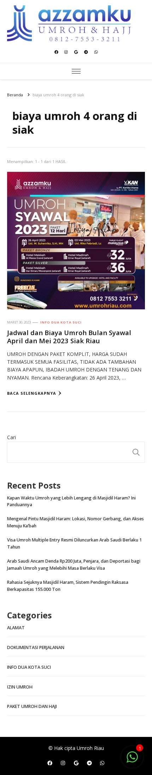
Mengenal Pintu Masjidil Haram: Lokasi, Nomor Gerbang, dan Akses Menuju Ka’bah (75, 522)
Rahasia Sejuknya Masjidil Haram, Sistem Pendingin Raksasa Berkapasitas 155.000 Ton (67, 585)
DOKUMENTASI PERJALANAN (35, 647)
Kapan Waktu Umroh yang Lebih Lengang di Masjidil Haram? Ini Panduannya (71, 501)
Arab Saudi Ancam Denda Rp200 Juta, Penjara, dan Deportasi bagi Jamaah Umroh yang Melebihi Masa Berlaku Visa (73, 564)
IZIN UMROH (20, 687)
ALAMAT (16, 628)
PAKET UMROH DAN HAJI (32, 706)
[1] (132, 760)
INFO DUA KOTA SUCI (61, 322)
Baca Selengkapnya (31, 393)
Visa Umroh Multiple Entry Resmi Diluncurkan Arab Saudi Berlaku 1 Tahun (74, 543)
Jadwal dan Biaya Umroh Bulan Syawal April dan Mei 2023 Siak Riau (69, 336)
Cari (11, 437)
